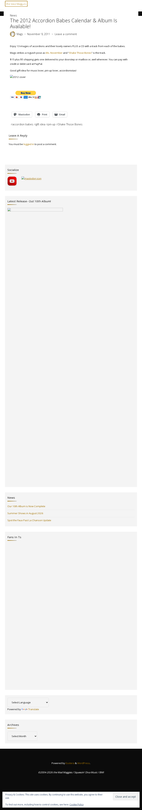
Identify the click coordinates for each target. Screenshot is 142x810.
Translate (33, 709)
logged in (28, 144)
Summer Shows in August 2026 (25, 513)
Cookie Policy (77, 804)
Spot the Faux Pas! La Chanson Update (29, 520)
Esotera (69, 763)
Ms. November (54, 52)
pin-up (51, 124)
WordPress (83, 763)
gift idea (40, 124)
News (14, 3)
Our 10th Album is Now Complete (26, 506)
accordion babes (22, 124)
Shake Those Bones (80, 52)
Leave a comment (66, 34)
